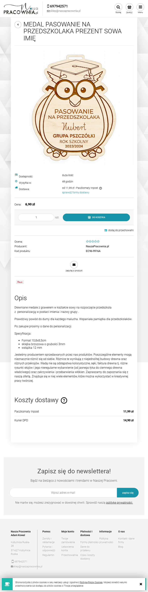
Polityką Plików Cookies (91, 582)
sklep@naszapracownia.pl (22, 566)
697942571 (20, 561)
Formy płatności (89, 542)
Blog (120, 546)
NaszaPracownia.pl (97, 246)
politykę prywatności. (119, 502)
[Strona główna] (21, 8)
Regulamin (48, 555)
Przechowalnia (69, 555)
